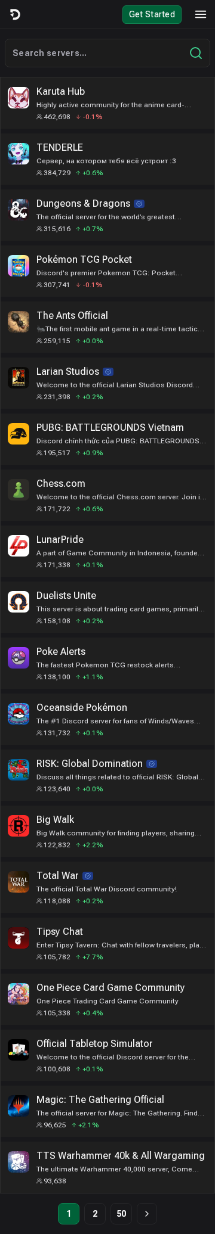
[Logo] (14, 14)
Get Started (152, 14)
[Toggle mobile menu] (200, 14)
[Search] (196, 53)
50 (121, 1214)
